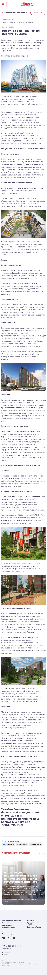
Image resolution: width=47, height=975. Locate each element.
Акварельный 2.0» (26, 198)
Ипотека (30, 920)
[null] (8, 844)
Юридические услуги (33, 923)
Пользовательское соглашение (13, 962)
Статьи (11, 19)
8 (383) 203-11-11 (11, 815)
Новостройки (7, 923)
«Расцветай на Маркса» (23, 563)
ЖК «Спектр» (23, 515)
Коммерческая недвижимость (8, 926)
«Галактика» (6, 354)
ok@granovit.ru (8, 948)
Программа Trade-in (35, 927)
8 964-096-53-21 (12, 825)
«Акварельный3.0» (9, 201)
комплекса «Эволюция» (29, 643)
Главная (5, 19)
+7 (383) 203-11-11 (11, 945)
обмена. (39, 804)
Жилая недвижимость (11, 920)
